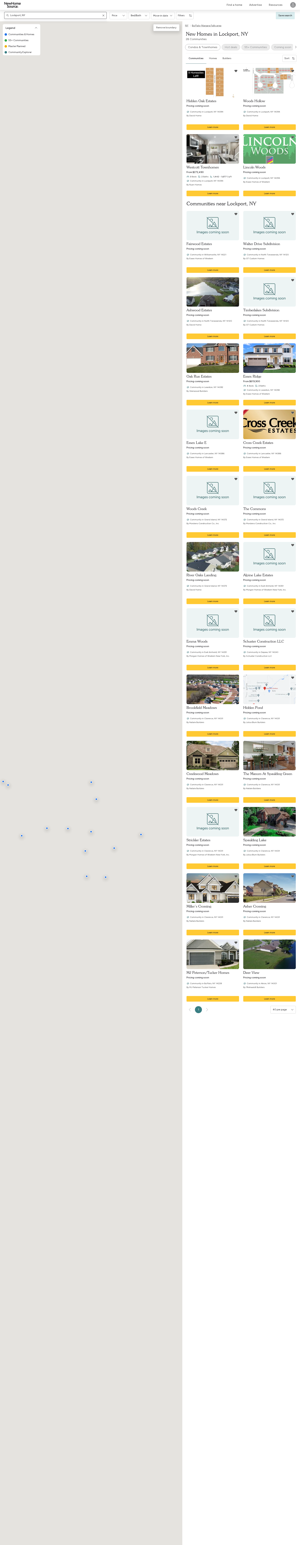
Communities (196, 58)
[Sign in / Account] (293, 5)
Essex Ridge (252, 376)
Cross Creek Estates (258, 442)
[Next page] (206, 1009)
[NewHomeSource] (12, 5)
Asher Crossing (254, 906)
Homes (213, 58)
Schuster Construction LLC (263, 641)
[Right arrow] (296, 47)
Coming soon (282, 47)
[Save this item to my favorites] (236, 71)
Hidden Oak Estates (201, 101)
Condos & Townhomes (202, 47)
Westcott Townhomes (203, 167)
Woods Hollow (254, 101)
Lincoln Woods (254, 167)
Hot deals (231, 47)
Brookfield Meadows (202, 707)
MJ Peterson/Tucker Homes (208, 972)
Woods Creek (197, 508)
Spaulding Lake (254, 840)
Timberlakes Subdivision (261, 310)
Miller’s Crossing (199, 906)
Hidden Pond (253, 707)
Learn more (212, 127)
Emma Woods (197, 641)
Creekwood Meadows (203, 773)
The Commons (254, 508)
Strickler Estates (198, 840)
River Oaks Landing (201, 575)
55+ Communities (255, 47)
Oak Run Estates (199, 376)
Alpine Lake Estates (258, 575)
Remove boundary (166, 27)
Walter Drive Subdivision (261, 244)
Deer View (251, 972)
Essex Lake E (196, 442)
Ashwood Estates (199, 310)
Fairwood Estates (199, 244)
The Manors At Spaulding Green (267, 773)
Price (114, 15)
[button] (118, 15)
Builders (227, 58)
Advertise (255, 4)
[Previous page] (190, 1009)
